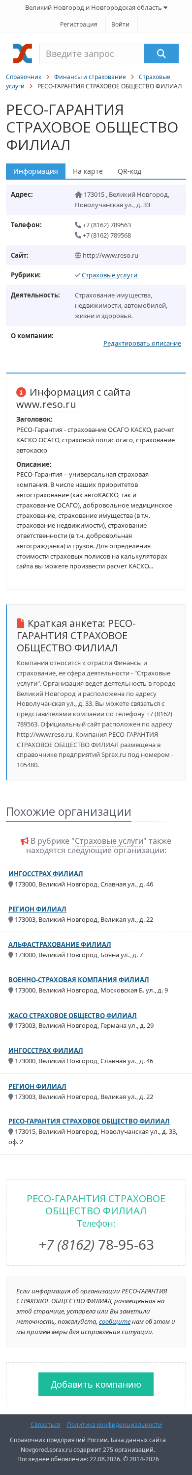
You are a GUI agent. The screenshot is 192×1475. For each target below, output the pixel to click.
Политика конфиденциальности (114, 1425)
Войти (120, 24)
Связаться (46, 1425)
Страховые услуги (109, 274)
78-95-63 (96, 1244)
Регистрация (78, 24)
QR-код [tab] (129, 171)
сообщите (114, 1321)
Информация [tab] (35, 171)
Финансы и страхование (90, 77)
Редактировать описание (142, 343)
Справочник (23, 77)
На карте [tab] (88, 171)
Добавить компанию (96, 1384)
